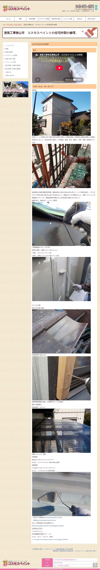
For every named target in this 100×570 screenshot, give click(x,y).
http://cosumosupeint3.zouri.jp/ (52, 517)
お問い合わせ (91, 19)
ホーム (8, 19)
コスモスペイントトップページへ (16, 8)
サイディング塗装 (44, 19)
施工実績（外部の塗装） (13, 65)
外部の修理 (32, 19)
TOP (4, 24)
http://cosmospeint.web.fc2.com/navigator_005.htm (52, 539)
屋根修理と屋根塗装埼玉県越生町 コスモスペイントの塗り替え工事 (74, 551)
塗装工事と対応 (55, 19)
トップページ (9, 45)
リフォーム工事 (67, 19)
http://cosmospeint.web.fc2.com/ (46, 520)
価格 (20, 19)
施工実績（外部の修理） (14, 24)
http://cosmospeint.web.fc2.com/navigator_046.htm (48, 526)
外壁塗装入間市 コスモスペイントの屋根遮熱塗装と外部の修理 (53, 549)
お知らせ (79, 19)
